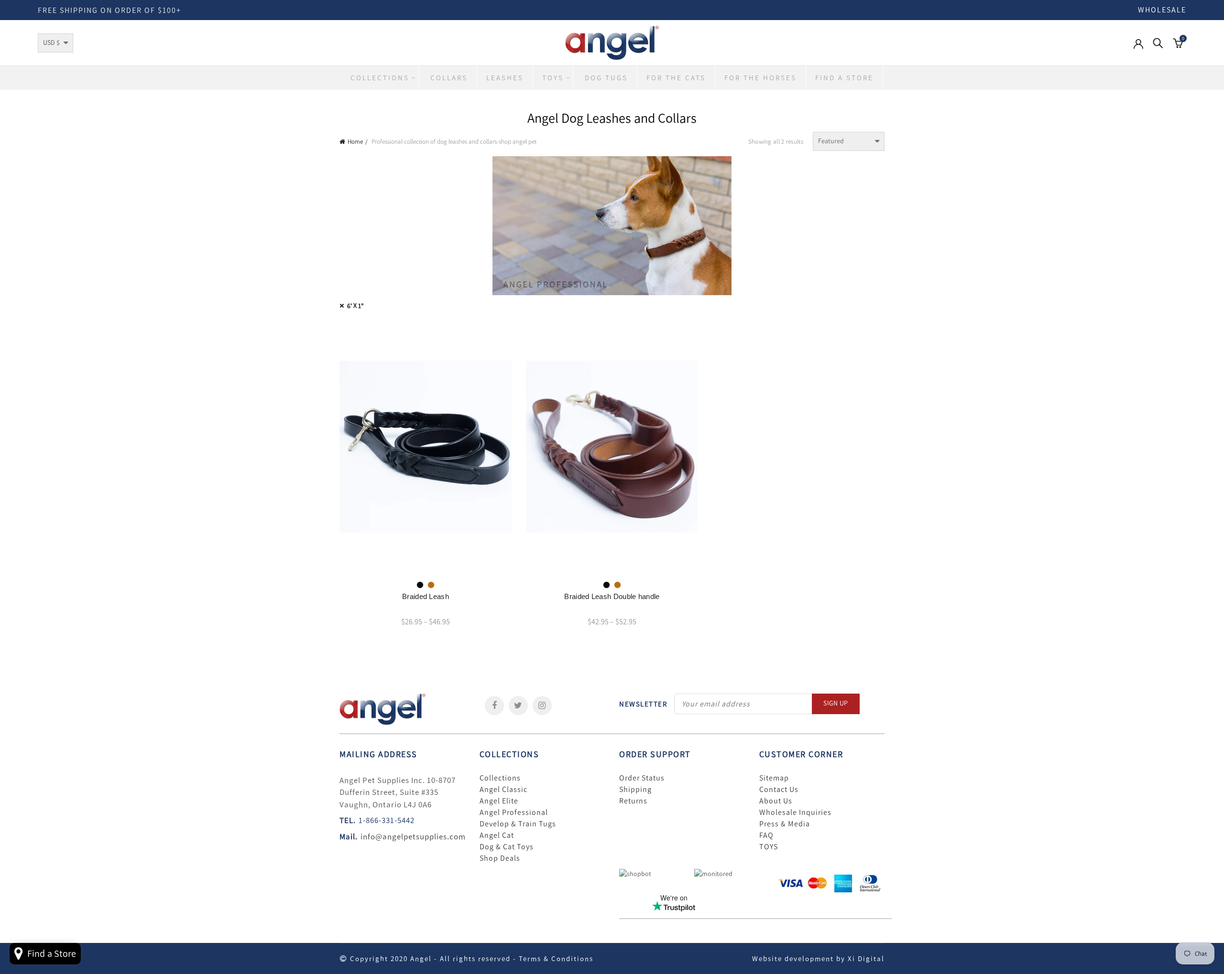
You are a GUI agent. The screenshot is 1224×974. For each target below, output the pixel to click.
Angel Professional (514, 812)
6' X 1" (355, 306)
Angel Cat (497, 835)
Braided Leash (425, 596)
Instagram (542, 705)
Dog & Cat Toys (507, 847)
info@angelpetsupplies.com (413, 836)
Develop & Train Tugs (518, 824)
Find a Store (844, 78)
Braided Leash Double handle (611, 596)
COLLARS (449, 78)
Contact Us (778, 789)
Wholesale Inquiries (795, 812)
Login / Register (1138, 48)
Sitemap (774, 778)
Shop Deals (500, 858)
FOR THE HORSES (760, 78)
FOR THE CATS (676, 78)
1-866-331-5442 (387, 820)
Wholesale (1162, 9)
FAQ (766, 835)
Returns (633, 801)
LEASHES (505, 78)
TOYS (768, 847)
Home (355, 141)
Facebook (494, 705)
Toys (553, 78)
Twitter (518, 705)
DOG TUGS (606, 78)
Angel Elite (499, 801)
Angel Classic (503, 789)
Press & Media (784, 824)
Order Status (642, 778)
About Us (775, 801)
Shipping (635, 789)
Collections (379, 78)
